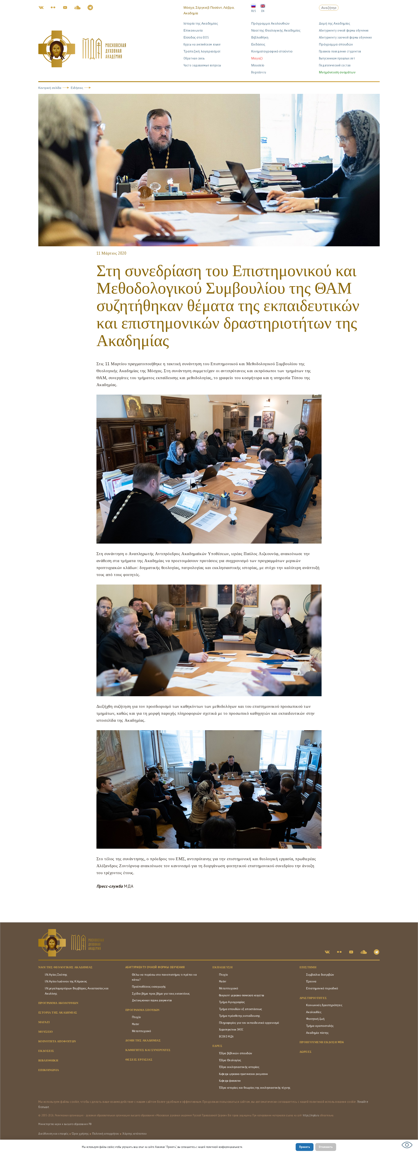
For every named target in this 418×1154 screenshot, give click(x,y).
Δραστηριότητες (313, 998)
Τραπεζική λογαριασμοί (202, 51)
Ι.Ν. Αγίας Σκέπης (56, 975)
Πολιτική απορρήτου (105, 1133)
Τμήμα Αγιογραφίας (232, 1002)
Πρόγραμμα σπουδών (336, 44)
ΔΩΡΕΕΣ (306, 1052)
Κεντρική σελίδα (49, 88)
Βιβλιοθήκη (259, 37)
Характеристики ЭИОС (231, 1029)
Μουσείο (257, 65)
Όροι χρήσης (80, 1133)
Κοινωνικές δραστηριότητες (324, 1005)
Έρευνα (311, 981)
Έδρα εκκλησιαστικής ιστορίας (239, 1067)
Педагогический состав (335, 65)
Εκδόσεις (258, 44)
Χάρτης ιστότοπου (134, 1133)
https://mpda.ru (311, 1115)
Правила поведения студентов (340, 51)
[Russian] (253, 6)
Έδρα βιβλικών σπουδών (235, 1053)
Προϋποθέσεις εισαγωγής (149, 986)
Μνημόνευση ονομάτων (337, 72)
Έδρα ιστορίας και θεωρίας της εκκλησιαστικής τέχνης (254, 1088)
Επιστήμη (308, 967)
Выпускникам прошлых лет (337, 58)
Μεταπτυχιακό (141, 1031)
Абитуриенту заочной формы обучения (345, 37)
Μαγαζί (257, 58)
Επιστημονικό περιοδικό (322, 988)
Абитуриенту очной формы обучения (344, 30)
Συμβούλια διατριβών (320, 975)
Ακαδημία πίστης (317, 1033)
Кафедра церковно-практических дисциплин (243, 1074)
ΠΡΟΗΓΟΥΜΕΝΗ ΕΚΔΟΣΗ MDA (322, 1042)
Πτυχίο (136, 1017)
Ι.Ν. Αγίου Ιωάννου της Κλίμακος (66, 981)
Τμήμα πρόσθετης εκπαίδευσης (239, 1016)
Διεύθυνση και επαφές (53, 1133)
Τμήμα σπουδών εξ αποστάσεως (240, 1009)
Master (135, 1024)
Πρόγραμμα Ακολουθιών (270, 23)
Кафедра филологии (230, 1081)
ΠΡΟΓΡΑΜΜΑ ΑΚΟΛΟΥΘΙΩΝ (58, 1003)
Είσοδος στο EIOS (196, 37)
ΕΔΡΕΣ (217, 1046)
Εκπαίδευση (222, 967)
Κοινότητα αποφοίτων (57, 1041)
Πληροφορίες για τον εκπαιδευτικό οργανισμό (249, 1023)
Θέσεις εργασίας (138, 1059)
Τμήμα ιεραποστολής (320, 1026)
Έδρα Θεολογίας (230, 1060)
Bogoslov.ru (258, 72)
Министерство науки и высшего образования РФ (65, 1124)
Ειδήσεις (77, 88)
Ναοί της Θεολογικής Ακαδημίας (275, 30)
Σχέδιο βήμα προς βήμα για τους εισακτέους (161, 993)
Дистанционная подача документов (152, 1000)
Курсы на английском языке (202, 44)
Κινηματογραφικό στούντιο (271, 51)
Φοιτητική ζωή (315, 1019)
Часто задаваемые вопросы (202, 65)
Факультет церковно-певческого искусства (241, 995)
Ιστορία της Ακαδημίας (201, 23)
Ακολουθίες (313, 1012)
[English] (263, 6)
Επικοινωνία (193, 30)
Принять (304, 1147)
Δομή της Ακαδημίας (334, 23)
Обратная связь (194, 58)
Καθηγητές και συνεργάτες (148, 1050)
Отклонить (326, 1147)
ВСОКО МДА (226, 1036)
